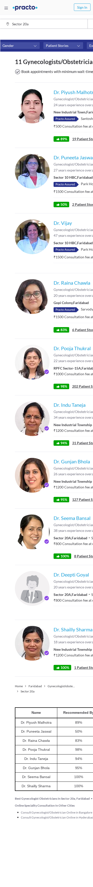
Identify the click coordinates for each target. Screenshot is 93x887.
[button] (20, 45)
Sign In (82, 7)
